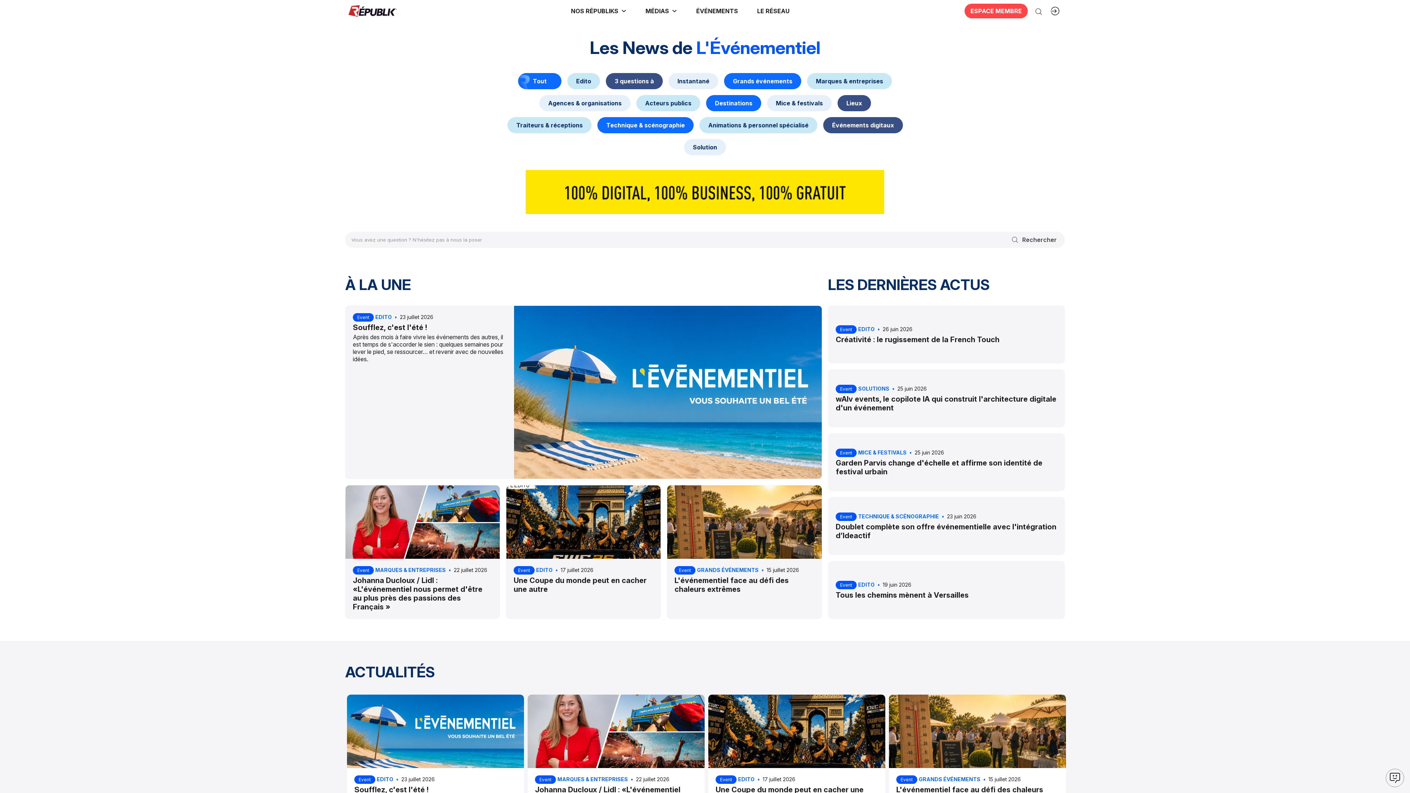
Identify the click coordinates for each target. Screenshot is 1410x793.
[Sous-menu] (623, 11)
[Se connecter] (1055, 11)
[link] (598, 11)
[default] (583, 81)
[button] (717, 11)
